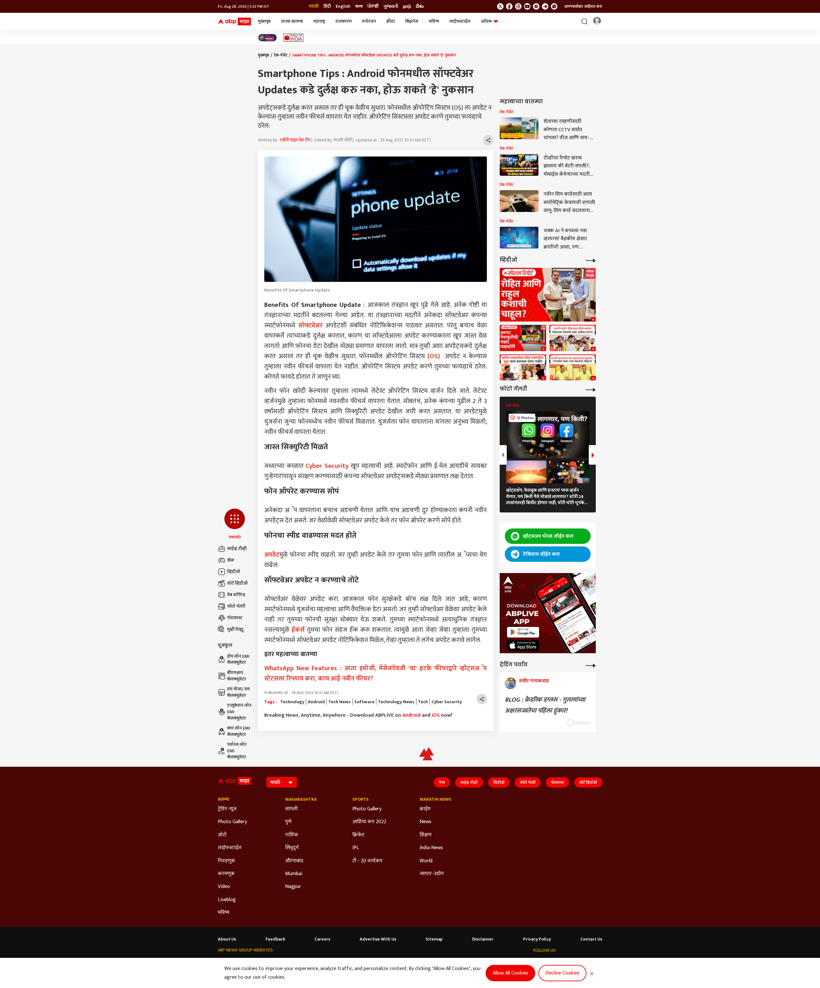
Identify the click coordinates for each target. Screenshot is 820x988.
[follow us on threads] (518, 6)
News (425, 821)
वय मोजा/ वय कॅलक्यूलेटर (238, 692)
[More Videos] (591, 260)
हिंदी (327, 6)
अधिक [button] (486, 21)
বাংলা (359, 6)
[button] (235, 524)
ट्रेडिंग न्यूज (227, 809)
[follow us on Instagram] (536, 6)
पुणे (288, 821)
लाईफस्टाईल (460, 21)
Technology (292, 702)
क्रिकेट (358, 835)
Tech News (339, 702)
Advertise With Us (378, 939)
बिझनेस (411, 21)
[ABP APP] (523, 632)
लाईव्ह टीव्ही (237, 548)
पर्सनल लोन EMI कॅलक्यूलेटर (237, 750)
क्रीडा (390, 21)
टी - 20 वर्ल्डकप (367, 861)
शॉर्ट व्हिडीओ (237, 583)
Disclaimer (483, 939)
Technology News (396, 702)
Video (224, 886)
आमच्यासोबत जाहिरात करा (583, 6)
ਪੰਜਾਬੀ (373, 6)
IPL (355, 847)
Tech (423, 702)
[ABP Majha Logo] (234, 21)
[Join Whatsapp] (554, 6)
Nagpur (293, 886)
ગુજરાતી (390, 6)
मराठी (314, 6)
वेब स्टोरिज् (236, 594)
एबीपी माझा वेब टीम (295, 140)
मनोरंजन (369, 21)
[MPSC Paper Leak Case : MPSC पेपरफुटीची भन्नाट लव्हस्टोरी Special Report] (523, 338)
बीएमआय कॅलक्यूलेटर (236, 676)
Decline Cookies (562, 973)
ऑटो (222, 835)
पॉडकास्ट (234, 617)
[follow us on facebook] (509, 6)
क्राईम (425, 809)
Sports (360, 799)
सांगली (291, 809)
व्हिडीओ (233, 571)
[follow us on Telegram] (545, 6)
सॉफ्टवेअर (310, 325)
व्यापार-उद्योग (432, 873)
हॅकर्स (298, 629)
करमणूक (226, 873)
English (343, 6)
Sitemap (434, 939)
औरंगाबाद (294, 861)
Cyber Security (327, 465)
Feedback (275, 939)
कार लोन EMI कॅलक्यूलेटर (238, 731)
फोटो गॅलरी (236, 606)
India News (431, 847)
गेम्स (442, 782)
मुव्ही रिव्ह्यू (235, 629)
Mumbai (293, 873)
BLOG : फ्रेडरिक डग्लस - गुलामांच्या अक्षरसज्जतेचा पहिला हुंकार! (545, 705)
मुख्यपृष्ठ (264, 21)
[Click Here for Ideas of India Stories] (293, 38)
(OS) (433, 356)
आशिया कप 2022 (369, 821)
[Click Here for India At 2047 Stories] (267, 38)
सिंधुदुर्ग (292, 847)
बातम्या (223, 799)
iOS (436, 715)
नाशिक (291, 835)
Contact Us (591, 939)
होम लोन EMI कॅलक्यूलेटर (238, 659)
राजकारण (343, 21)
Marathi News (435, 799)
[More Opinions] (591, 665)
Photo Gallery (232, 821)
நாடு (407, 6)
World (426, 861)
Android (316, 702)
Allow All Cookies (510, 973)
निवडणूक (226, 861)
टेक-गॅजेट (280, 55)
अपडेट (271, 554)
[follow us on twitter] (500, 6)
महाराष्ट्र (319, 21)
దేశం (420, 6)
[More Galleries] (591, 389)
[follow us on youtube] (527, 6)
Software (364, 702)
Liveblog (227, 899)
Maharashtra (301, 799)
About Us (227, 939)
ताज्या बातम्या (292, 21)
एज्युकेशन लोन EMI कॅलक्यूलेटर (239, 711)
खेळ (230, 560)
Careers (322, 939)
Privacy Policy (537, 939)
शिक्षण (425, 835)
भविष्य (434, 21)
